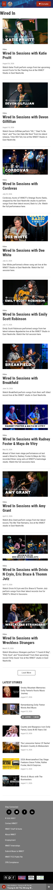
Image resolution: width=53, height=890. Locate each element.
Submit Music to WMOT (14, 851)
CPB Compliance (12, 862)
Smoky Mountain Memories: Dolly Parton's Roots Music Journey (33, 690)
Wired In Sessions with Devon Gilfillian (25, 119)
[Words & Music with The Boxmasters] (11, 780)
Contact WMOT (11, 823)
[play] (4, 886)
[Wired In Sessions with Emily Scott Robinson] (25, 292)
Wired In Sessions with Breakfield (20, 380)
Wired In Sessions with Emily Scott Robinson (25, 316)
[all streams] (49, 887)
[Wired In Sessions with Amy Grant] (25, 484)
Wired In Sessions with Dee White (24, 252)
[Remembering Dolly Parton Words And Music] (11, 709)
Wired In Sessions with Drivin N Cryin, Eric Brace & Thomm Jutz (25, 574)
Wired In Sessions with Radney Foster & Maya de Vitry (26, 441)
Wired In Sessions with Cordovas (20, 186)
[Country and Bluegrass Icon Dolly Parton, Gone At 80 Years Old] (11, 731)
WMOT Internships (12, 846)
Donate (44, 4)
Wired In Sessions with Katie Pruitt (25, 55)
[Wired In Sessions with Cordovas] (25, 162)
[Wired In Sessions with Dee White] (25, 228)
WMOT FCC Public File (14, 857)
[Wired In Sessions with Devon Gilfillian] (25, 95)
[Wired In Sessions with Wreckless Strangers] (25, 616)
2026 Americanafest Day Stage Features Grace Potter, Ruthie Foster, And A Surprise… (35, 762)
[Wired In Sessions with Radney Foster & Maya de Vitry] (25, 417)
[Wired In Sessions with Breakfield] (25, 356)
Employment (10, 840)
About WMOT (10, 835)
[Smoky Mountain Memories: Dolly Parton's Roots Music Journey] (11, 692)
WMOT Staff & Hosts (13, 829)
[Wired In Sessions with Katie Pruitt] (25, 31)
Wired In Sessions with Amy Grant (24, 508)
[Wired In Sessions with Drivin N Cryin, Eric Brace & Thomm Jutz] (25, 547)
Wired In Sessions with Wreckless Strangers (20, 640)
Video (5, 49)
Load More (26, 672)
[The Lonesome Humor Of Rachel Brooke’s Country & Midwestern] (11, 747)
